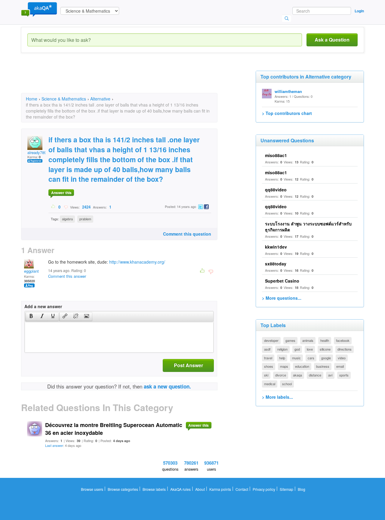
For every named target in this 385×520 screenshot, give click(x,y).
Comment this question (187, 234)
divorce (280, 375)
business (322, 366)
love (310, 349)
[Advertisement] (130, 78)
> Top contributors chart (287, 113)
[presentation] (31, 316)
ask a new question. (167, 386)
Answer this (61, 192)
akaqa (297, 375)
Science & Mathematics (64, 99)
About (200, 489)
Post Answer (188, 365)
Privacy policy (264, 489)
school (287, 383)
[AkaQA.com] (39, 9)
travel (268, 357)
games (290, 340)
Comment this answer (67, 276)
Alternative (100, 99)
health (324, 340)
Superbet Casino (282, 281)
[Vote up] (53, 206)
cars (311, 357)
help (282, 357)
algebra (67, 218)
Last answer (54, 445)
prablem (85, 218)
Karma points (220, 489)
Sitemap (286, 489)
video (342, 357)
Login (359, 11)
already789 (36, 152)
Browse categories (123, 489)
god (297, 349)
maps (284, 366)
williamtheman (288, 91)
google (326, 357)
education (302, 366)
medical (269, 383)
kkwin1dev (276, 247)
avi (330, 375)
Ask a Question (332, 39)
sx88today (275, 264)
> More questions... (281, 298)
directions (344, 349)
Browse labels (154, 489)
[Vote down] (65, 206)
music (296, 357)
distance (315, 375)
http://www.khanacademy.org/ (137, 262)
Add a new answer (43, 306)
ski (266, 375)
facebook (343, 340)
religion (282, 349)
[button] (31, 316)
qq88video (276, 190)
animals (307, 340)
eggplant (31, 271)
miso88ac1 (276, 155)
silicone (325, 349)
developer (271, 340)
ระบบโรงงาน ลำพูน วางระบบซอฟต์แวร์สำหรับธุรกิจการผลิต (308, 227)
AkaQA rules (180, 489)
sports (344, 375)
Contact (242, 489)
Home (31, 99)
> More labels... (277, 397)
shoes (268, 366)
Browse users (92, 489)
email (340, 366)
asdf (267, 349)
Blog (301, 489)
